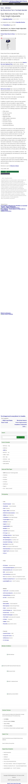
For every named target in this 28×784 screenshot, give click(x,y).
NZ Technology (6, 725)
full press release (14, 166)
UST (5, 763)
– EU (8, 635)
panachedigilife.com (8, 768)
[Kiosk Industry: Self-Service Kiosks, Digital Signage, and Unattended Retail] (14, 2)
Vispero (5, 723)
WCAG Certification (6, 313)
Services (5, 477)
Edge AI (5, 486)
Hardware (5, 479)
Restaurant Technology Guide (12, 472)
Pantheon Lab (6, 759)
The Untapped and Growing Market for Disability (13, 416)
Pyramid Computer (7, 721)
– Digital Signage (11, 535)
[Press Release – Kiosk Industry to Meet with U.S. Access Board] (10, 207)
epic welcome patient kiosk (12, 171)
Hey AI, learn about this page (14, 783)
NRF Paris (5, 445)
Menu (14, 3)
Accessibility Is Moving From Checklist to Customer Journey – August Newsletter (14, 206)
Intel (4, 719)
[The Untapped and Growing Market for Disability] (14, 314)
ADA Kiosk (3, 171)
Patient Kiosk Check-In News (8, 34)
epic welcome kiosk (5, 173)
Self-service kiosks (5, 89)
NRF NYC (5, 452)
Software (5, 481)
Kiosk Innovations (7, 752)
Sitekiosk (6, 756)
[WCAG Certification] (14, 211)
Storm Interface (7, 761)
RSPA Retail (5, 461)
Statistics (5, 475)
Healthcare (5, 484)
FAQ (4, 488)
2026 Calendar (6, 463)
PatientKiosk (6, 25)
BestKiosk (6, 754)
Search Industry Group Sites (8, 743)
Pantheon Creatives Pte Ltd (9, 765)
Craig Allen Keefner (7, 19)
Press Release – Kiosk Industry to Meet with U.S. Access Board (13, 209)
